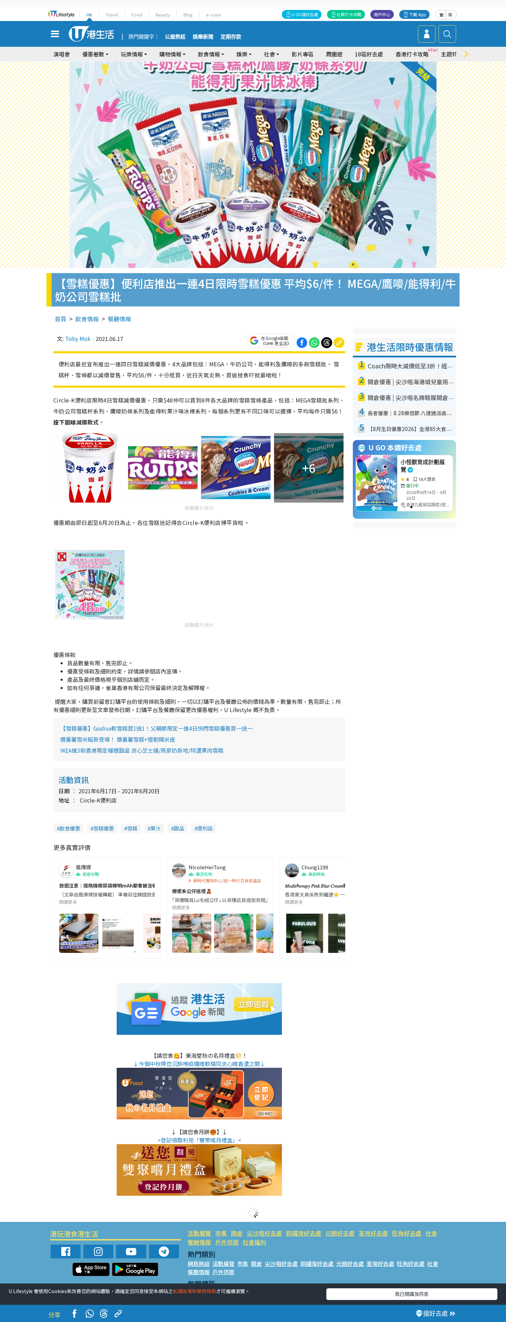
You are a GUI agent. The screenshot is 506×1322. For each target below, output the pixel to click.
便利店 (205, 828)
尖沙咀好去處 (264, 1233)
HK (89, 14)
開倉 (237, 1233)
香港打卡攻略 (412, 54)
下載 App (417, 14)
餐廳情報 (119, 318)
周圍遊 (334, 54)
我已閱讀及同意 (412, 1293)
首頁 (60, 318)
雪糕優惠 (103, 828)
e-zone (213, 14)
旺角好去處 (406, 1233)
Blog (188, 14)
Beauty (163, 14)
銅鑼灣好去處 (303, 1233)
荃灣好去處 (373, 1233)
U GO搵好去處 (305, 14)
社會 (431, 1233)
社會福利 (254, 1242)
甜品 (179, 828)
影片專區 (303, 54)
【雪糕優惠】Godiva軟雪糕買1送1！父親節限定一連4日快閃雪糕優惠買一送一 (156, 728)
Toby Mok (78, 338)
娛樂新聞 (203, 37)
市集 (221, 1233)
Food (136, 14)
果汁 (155, 828)
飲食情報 (87, 318)
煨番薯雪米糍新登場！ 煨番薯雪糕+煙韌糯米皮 (117, 739)
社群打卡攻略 (349, 14)
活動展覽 (199, 1233)
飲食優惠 (70, 828)
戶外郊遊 (227, 1242)
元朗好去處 (340, 1233)
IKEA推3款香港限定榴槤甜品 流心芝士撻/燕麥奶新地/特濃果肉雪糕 (141, 750)
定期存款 (231, 37)
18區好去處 (369, 54)
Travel (112, 14)
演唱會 (61, 54)
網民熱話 (199, 1263)
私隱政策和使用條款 (194, 1291)
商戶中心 (382, 14)
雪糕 (132, 828)
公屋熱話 (175, 37)
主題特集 (452, 54)
